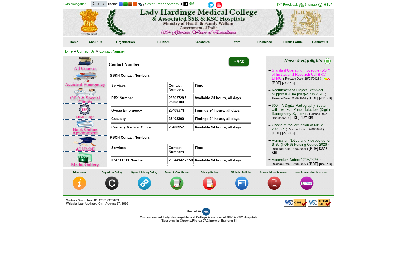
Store (236, 42)
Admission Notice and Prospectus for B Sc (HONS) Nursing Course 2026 (301, 144)
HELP (328, 5)
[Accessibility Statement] (274, 189)
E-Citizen (163, 42)
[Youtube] (219, 4)
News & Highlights (303, 61)
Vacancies (202, 42)
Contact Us (320, 42)
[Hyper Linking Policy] (144, 189)
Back (238, 61)
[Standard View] (182, 4)
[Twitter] (211, 4)
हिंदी (191, 4)
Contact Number (112, 51)
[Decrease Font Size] (103, 3)
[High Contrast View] (186, 4)
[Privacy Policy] (209, 189)
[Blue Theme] (121, 4)
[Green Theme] (125, 4)
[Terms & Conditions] (177, 189)
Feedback (290, 5)
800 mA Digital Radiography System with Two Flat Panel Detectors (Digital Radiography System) (301, 111)
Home (74, 42)
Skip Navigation (75, 4)
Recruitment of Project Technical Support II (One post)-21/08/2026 (299, 94)
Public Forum (293, 42)
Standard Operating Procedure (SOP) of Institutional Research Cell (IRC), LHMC (301, 74)
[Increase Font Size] (94, 3)
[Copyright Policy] (112, 189)
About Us (95, 42)
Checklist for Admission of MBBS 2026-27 (298, 127)
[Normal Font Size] (98, 3)
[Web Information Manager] (307, 189)
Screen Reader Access (162, 4)
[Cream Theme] (135, 4)
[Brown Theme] (130, 4)
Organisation (125, 42)
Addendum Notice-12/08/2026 (296, 162)
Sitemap (311, 5)
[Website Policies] (242, 189)
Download (264, 42)
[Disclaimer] (79, 189)
